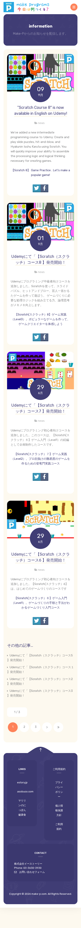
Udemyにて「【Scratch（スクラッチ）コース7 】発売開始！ (40, 408)
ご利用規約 (59, 826)
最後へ (58, 727)
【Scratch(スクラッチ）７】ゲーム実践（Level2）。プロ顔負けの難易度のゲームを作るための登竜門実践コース (40, 458)
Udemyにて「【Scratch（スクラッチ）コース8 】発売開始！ (40, 259)
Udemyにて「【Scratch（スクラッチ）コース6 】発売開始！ (40, 557)
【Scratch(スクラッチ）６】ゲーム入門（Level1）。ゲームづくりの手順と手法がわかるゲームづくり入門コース (40, 602)
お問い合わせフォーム (31, 872)
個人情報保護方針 (59, 810)
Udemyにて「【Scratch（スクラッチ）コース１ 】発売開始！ (40, 669)
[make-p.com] (28, 7)
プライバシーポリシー (59, 789)
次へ (47, 727)
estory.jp (22, 782)
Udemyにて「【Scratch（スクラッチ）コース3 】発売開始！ (40, 693)
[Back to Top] (41, 750)
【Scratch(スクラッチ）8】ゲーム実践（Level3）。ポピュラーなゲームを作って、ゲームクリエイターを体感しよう (40, 319)
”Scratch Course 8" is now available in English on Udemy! (40, 110)
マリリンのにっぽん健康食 (22, 807)
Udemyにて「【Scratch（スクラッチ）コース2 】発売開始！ (40, 681)
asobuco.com (23, 791)
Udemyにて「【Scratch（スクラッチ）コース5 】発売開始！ (40, 658)
